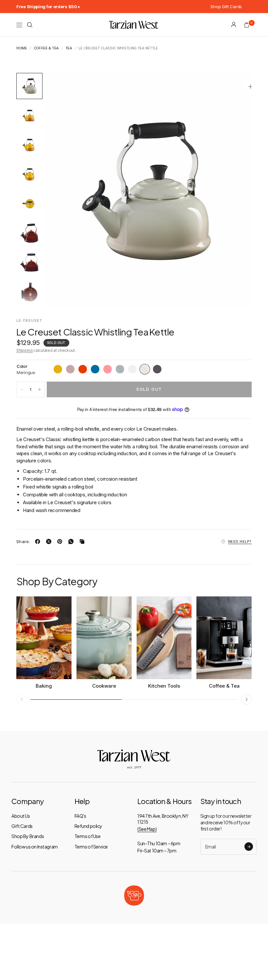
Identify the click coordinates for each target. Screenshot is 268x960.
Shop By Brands (27, 836)
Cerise (107, 369)
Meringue (145, 369)
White (132, 369)
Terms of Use (88, 836)
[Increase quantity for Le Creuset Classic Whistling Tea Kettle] (39, 389)
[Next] (235, 190)
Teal (120, 369)
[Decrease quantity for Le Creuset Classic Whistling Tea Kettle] (21, 389)
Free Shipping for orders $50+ (48, 6)
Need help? (240, 541)
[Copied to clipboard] (83, 541)
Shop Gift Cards (226, 6)
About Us (20, 816)
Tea (68, 48)
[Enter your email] (248, 846)
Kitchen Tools (164, 686)
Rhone (70, 369)
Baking (44, 686)
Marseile (95, 369)
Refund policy (89, 826)
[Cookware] (104, 637)
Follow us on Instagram (34, 846)
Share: (23, 542)
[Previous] (62, 190)
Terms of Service (91, 846)
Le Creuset (29, 320)
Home (21, 48)
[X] (50, 541)
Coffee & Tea (46, 48)
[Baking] (44, 637)
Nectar (58, 369)
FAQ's (80, 816)
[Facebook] (39, 541)
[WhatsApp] (72, 541)
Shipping (24, 350)
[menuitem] (48, 6)
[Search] (30, 25)
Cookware (104, 686)
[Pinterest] (61, 541)
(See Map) (147, 829)
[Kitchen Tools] (164, 637)
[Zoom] (250, 86)
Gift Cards (22, 826)
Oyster (157, 369)
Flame (82, 369)
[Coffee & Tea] (224, 637)
